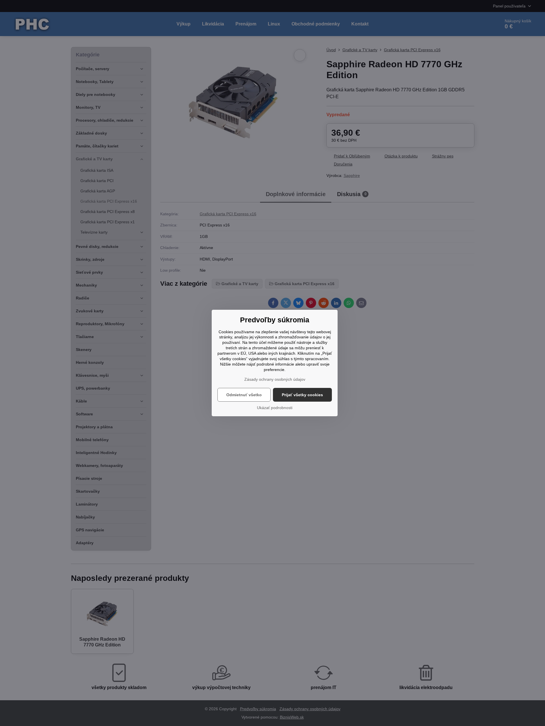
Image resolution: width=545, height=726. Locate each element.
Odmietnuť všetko (244, 394)
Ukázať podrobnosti (274, 407)
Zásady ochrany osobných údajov (274, 379)
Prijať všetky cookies (302, 394)
